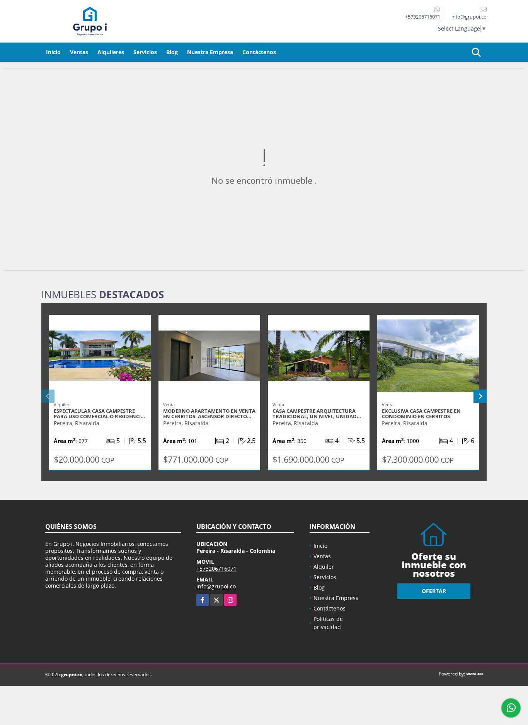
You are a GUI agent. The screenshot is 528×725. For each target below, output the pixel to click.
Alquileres (110, 52)
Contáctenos (259, 52)
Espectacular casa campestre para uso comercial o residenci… (99, 413)
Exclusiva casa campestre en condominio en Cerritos (421, 413)
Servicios (145, 52)
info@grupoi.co (216, 586)
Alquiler (323, 566)
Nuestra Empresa (210, 52)
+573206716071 (422, 16)
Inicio (53, 52)
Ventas (79, 52)
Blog (172, 52)
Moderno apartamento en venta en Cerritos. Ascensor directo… (209, 413)
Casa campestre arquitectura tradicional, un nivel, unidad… (317, 413)
